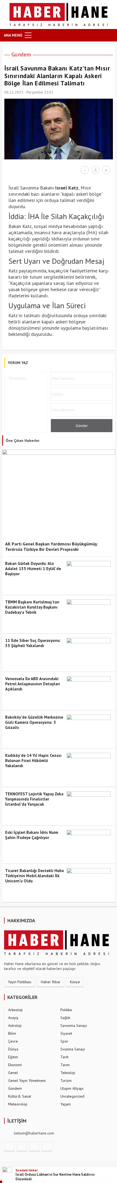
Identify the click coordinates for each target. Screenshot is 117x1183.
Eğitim (13, 1057)
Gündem (21, 54)
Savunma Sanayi (73, 1025)
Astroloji (14, 1025)
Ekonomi (15, 1064)
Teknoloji (67, 1072)
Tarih (64, 1057)
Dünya (13, 1049)
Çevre (13, 1041)
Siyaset (66, 1033)
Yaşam (65, 1104)
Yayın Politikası (19, 981)
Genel (13, 1072)
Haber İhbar (50, 981)
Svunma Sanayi (72, 1049)
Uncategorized (72, 1096)
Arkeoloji (15, 1009)
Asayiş (13, 1017)
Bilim (12, 1033)
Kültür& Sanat (19, 1096)
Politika (66, 1009)
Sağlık (65, 1017)
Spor (64, 1041)
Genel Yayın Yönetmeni (27, 1080)
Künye (75, 981)
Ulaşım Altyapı (72, 1088)
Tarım (65, 1064)
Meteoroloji (17, 1104)
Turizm (66, 1080)
